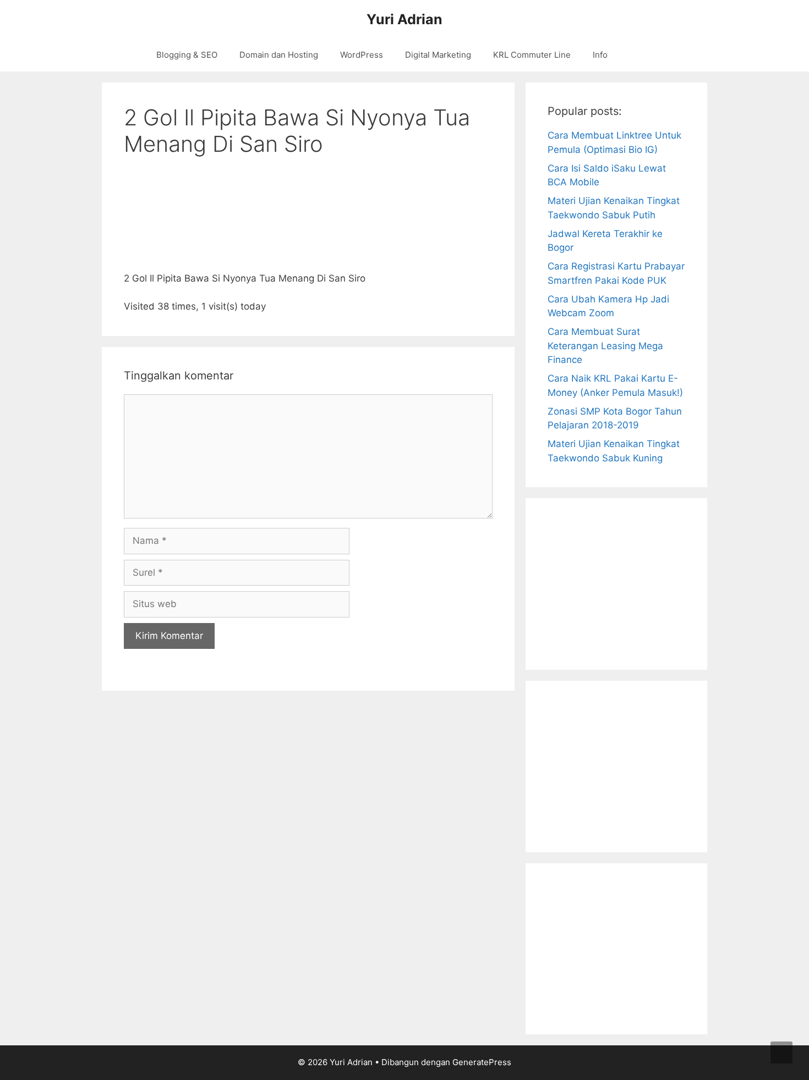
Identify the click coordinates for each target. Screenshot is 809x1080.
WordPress (361, 54)
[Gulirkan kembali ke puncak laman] (781, 1053)
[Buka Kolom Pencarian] (647, 54)
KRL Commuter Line (532, 54)
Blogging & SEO (186, 54)
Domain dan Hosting (278, 54)
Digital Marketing (438, 54)
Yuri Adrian (404, 19)
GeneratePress (481, 1062)
